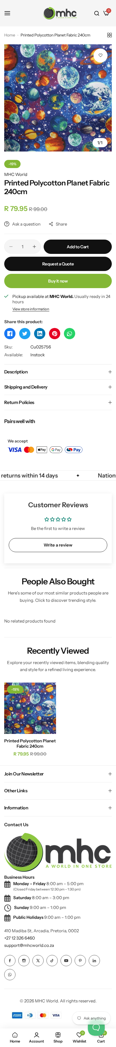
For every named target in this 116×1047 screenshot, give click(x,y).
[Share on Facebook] (9, 333)
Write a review (58, 545)
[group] (58, 97)
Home (9, 35)
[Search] (96, 13)
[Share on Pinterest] (54, 333)
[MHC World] (60, 13)
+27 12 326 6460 (19, 938)
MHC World (15, 174)
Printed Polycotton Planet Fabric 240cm (30, 743)
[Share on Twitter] (24, 333)
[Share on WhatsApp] (69, 333)
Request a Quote (58, 264)
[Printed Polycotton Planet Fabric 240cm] (30, 708)
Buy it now (58, 281)
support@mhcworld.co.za (29, 945)
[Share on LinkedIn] (39, 333)
